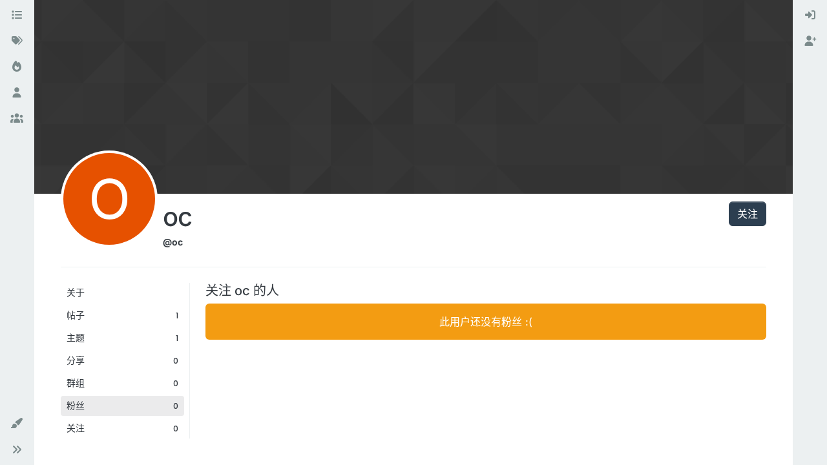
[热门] (16, 67)
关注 (747, 213)
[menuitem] (810, 15)
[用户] (16, 93)
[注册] (810, 41)
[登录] (810, 15)
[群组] (16, 118)
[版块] (16, 15)
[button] (16, 423)
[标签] (16, 41)
